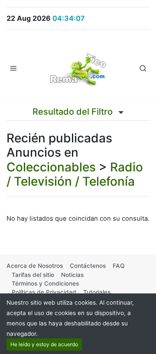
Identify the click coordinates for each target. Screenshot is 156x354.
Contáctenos (88, 265)
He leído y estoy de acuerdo (44, 344)
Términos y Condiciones (45, 283)
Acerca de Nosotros (34, 265)
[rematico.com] (78, 68)
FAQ (118, 265)
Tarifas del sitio (33, 274)
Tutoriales (96, 292)
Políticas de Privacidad (44, 292)
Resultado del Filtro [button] (73, 111)
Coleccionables (51, 167)
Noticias (72, 274)
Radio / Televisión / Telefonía (74, 174)
